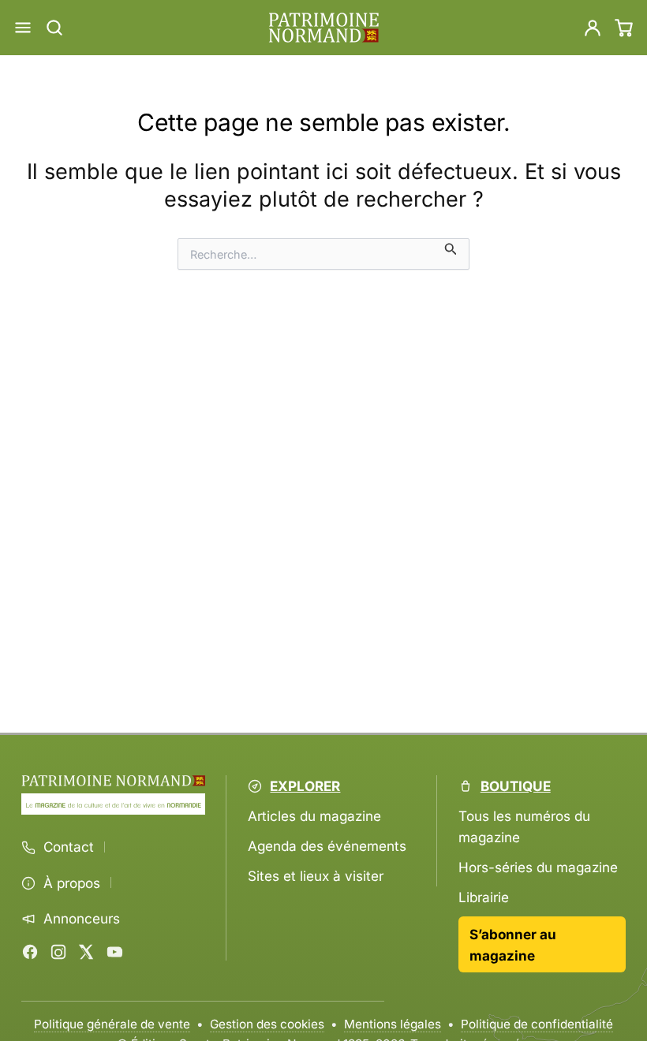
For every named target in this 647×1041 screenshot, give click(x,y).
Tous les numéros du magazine (524, 826)
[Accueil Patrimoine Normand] (113, 781)
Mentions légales (392, 1024)
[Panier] (624, 27)
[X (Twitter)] (86, 952)
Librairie (483, 897)
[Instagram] (58, 952)
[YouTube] (114, 952)
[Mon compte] (592, 27)
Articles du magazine (314, 816)
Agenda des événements (327, 846)
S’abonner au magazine (512, 945)
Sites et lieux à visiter (315, 876)
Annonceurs (81, 919)
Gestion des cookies (267, 1024)
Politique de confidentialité (537, 1024)
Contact (68, 847)
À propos (71, 883)
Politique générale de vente (112, 1024)
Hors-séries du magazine (538, 867)
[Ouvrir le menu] (23, 27)
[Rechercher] (54, 27)
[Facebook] (30, 952)
